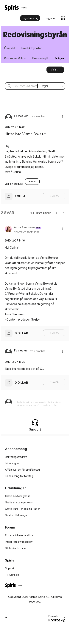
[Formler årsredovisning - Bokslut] (56, 212)
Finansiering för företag (19, 476)
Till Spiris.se (12, 574)
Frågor (59, 58)
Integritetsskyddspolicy (18, 541)
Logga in (50, 18)
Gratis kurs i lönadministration (23, 508)
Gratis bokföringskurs (17, 496)
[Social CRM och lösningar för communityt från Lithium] (57, 619)
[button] (63, 117)
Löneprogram (12, 463)
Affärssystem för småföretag (22, 469)
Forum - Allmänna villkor (19, 535)
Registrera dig (30, 18)
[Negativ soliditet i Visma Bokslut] (63, 212)
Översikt (9, 48)
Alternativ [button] (55, 71)
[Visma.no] (16, 8)
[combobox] (35, 86)
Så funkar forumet (16, 548)
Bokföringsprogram (16, 456)
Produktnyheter (31, 48)
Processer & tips (15, 58)
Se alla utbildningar (16, 515)
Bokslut (32, 181)
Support (9, 568)
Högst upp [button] (6, 618)
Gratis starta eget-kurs (19, 502)
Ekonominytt (40, 58)
